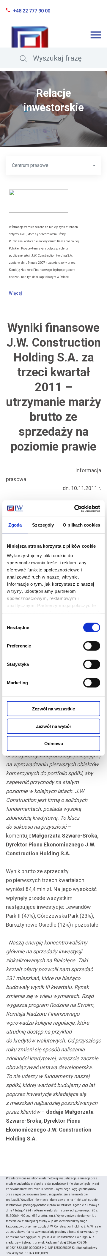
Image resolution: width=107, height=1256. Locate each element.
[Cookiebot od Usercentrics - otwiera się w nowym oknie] (75, 508)
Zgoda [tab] (15, 524)
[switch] (91, 646)
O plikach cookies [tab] (81, 524)
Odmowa (53, 743)
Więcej (15, 293)
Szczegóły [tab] (43, 524)
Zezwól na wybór (53, 726)
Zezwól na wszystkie (53, 708)
